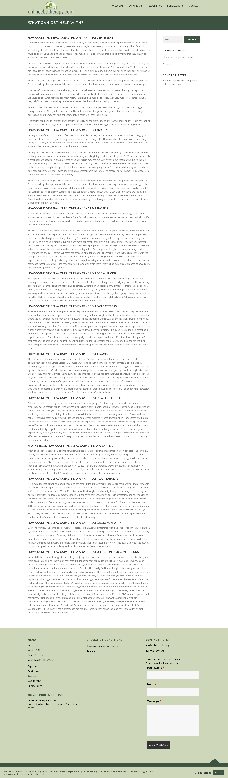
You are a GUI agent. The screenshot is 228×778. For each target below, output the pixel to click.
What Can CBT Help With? (41, 659)
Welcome (117, 6)
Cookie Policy (34, 680)
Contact (194, 6)
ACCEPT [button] (218, 772)
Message (154, 701)
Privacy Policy (35, 685)
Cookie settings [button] (203, 772)
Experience (155, 6)
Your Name (156, 667)
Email (151, 684)
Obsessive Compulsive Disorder (178, 57)
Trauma (167, 64)
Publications (175, 6)
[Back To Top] (214, 763)
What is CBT (136, 6)
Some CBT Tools (36, 654)
